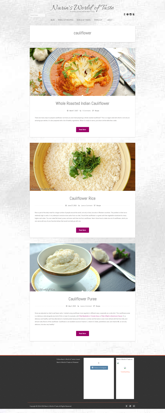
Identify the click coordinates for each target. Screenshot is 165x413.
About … (110, 20)
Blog (53, 20)
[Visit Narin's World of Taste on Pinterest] (127, 14)
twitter (130, 406)
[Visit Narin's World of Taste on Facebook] (124, 14)
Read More (82, 129)
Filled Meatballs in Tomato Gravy (89, 316)
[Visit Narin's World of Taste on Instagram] (130, 14)
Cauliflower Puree (82, 299)
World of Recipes (65, 20)
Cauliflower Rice (83, 198)
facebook (126, 406)
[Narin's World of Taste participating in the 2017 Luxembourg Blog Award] (125, 368)
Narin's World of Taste (82, 8)
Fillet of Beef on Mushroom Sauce (111, 316)
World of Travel (84, 20)
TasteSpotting (125, 372)
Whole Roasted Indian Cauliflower (82, 103)
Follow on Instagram (100, 368)
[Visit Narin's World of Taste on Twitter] (133, 14)
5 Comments (87, 111)
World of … (99, 20)
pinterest (134, 406)
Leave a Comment (86, 205)
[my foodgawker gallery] (125, 363)
